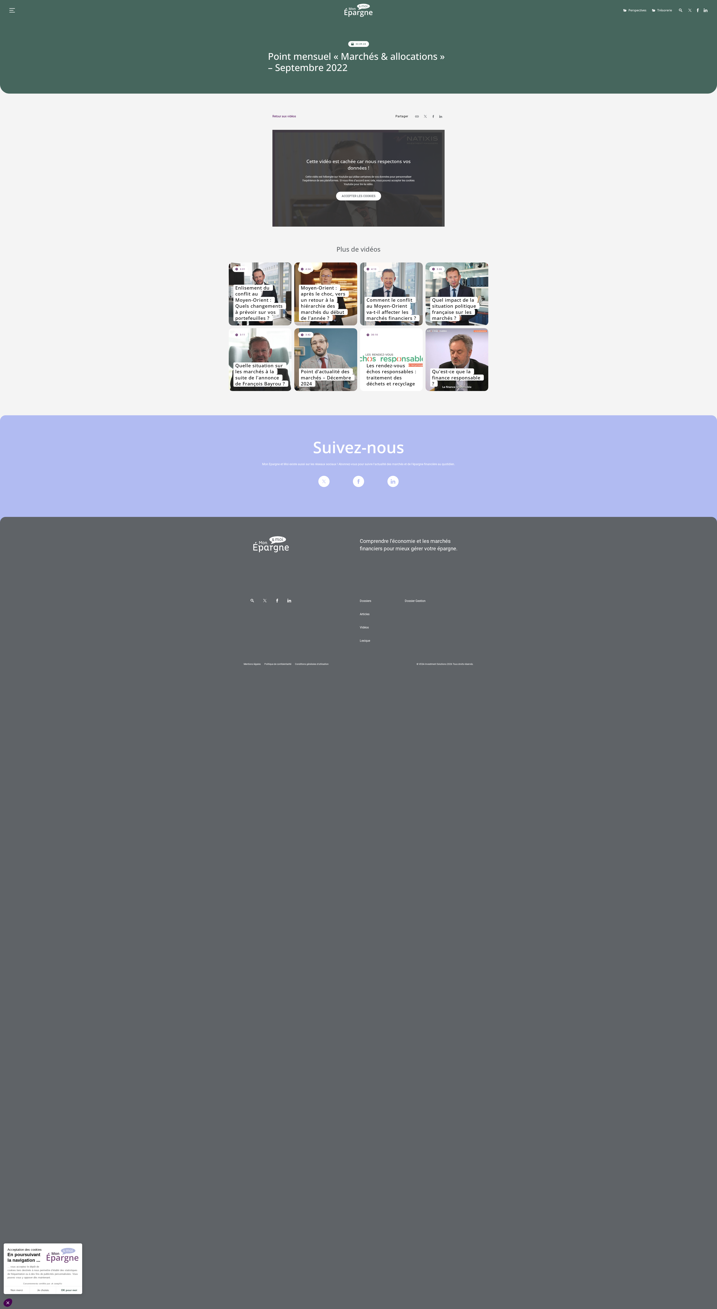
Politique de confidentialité (277, 664)
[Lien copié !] (417, 116)
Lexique (365, 640)
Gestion (415, 601)
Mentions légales (252, 664)
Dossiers (365, 601)
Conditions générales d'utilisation (312, 664)
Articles (365, 614)
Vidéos (364, 627)
